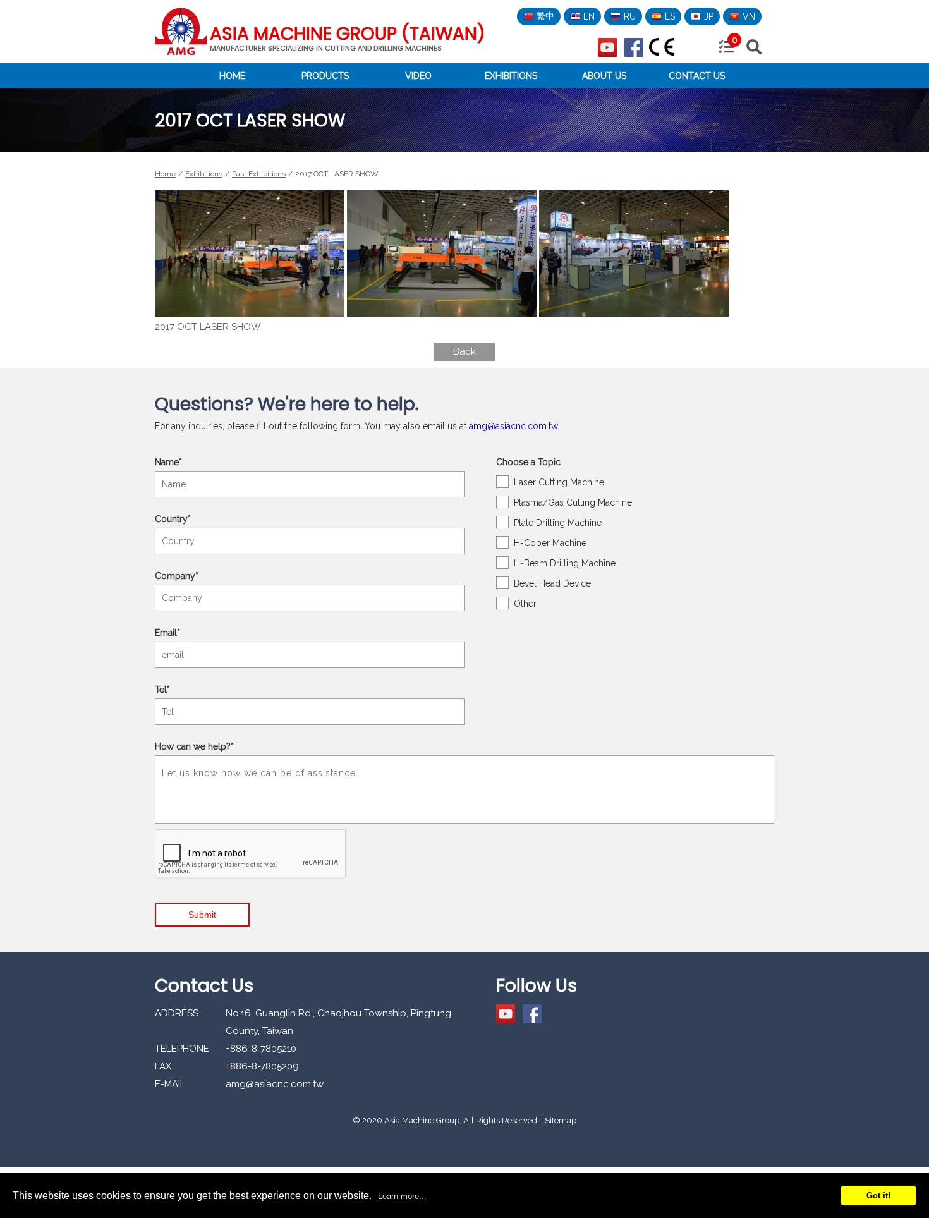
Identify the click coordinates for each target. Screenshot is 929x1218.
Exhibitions (511, 76)
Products (325, 76)
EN (589, 16)
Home (232, 76)
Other (525, 604)
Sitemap (560, 1120)
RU (630, 16)
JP (708, 16)
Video (418, 76)
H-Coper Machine (550, 543)
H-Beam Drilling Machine (565, 563)
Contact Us (697, 76)
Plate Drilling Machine (558, 523)
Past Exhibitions (259, 173)
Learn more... (402, 1196)
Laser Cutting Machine (559, 482)
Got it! (878, 1195)
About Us (604, 76)
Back (464, 351)
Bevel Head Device (552, 583)
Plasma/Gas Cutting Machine (573, 502)
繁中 (545, 16)
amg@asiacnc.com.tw (513, 426)
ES (670, 16)
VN (749, 16)
